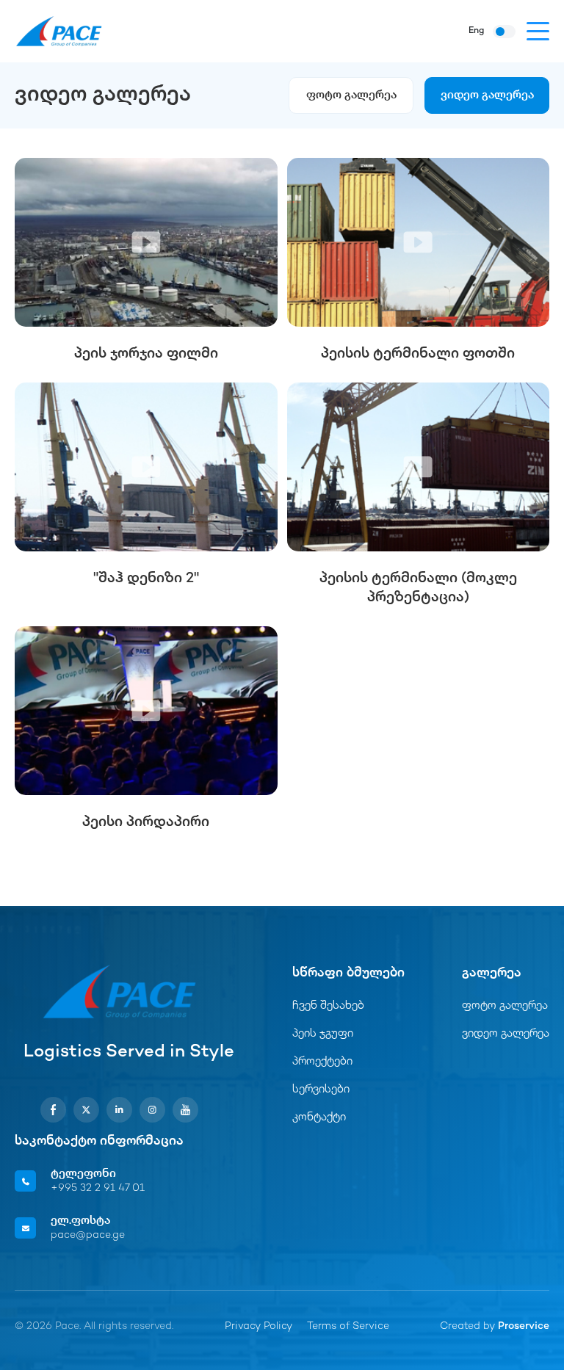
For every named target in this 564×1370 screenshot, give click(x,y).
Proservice (523, 1326)
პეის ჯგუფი (322, 1034)
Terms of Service (348, 1326)
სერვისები (321, 1090)
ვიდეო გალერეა (487, 96)
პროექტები (322, 1062)
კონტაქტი (319, 1118)
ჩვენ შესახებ (328, 1006)
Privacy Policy (258, 1326)
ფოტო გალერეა (351, 96)
